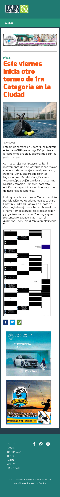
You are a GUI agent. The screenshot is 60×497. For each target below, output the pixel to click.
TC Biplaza (14, 452)
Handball (14, 468)
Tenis (10, 456)
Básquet (13, 448)
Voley (11, 464)
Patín (10, 460)
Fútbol (12, 444)
